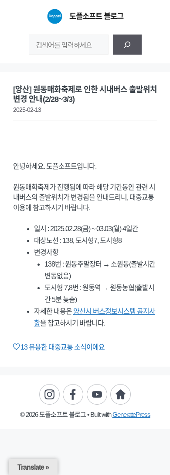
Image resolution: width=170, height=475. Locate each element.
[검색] (127, 45)
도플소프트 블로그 (96, 16)
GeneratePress (131, 414)
